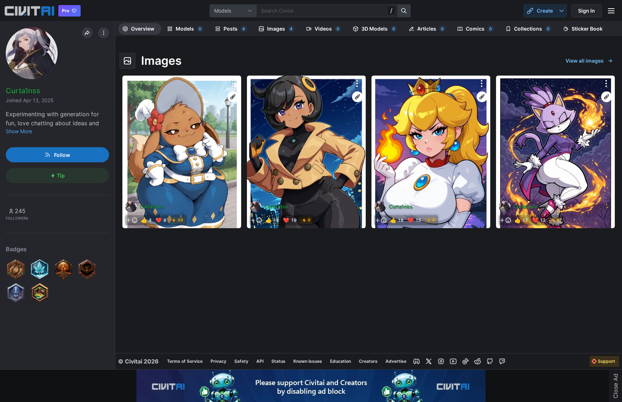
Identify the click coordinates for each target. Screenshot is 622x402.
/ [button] (391, 10)
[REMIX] (232, 96)
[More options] (232, 83)
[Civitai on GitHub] (490, 361)
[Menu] (611, 11)
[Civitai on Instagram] (441, 361)
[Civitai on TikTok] (465, 361)
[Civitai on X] (429, 361)
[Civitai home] (29, 10)
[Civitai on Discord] (416, 361)
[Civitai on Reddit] (478, 361)
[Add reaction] (131, 220)
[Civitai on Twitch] (502, 361)
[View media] (181, 152)
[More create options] (561, 11)
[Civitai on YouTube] (453, 361)
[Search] (404, 10)
